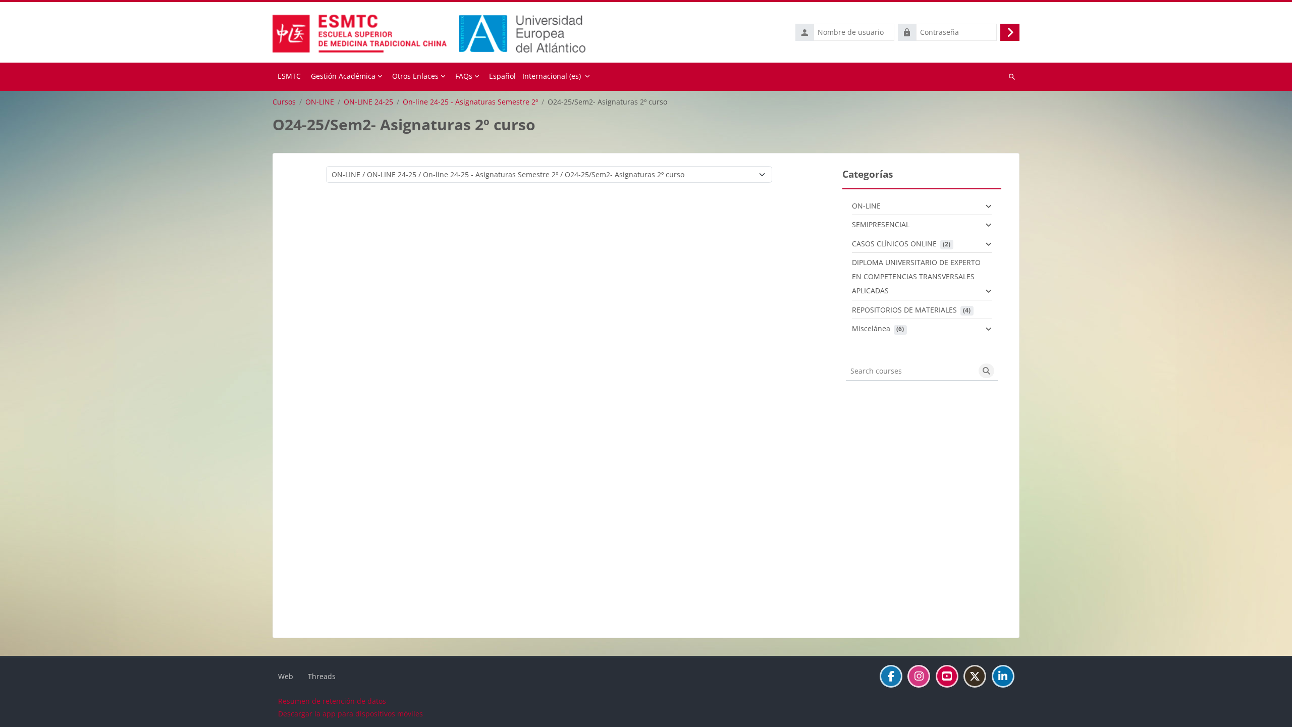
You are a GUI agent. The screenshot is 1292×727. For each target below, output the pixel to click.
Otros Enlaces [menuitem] (415, 76)
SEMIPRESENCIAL (880, 224)
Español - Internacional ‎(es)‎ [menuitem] (535, 76)
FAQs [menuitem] (463, 76)
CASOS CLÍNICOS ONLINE (894, 243)
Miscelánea (871, 328)
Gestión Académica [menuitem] (343, 76)
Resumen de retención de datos (332, 701)
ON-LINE (319, 102)
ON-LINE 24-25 (368, 102)
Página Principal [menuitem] (289, 77)
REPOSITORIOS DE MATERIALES (904, 310)
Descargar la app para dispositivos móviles (350, 713)
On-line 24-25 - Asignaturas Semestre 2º (470, 102)
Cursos (284, 102)
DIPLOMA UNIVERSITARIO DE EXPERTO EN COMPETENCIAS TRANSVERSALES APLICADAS (916, 276)
